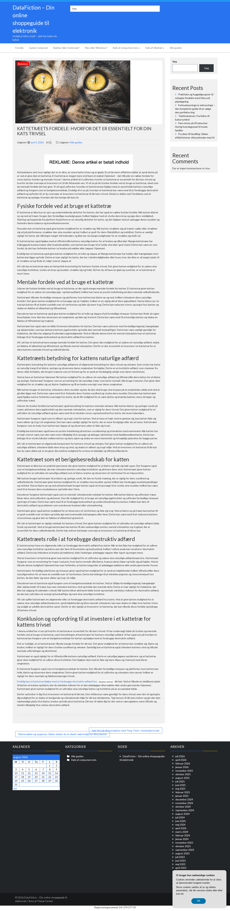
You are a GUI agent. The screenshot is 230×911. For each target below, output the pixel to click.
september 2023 (184, 849)
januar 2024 (181, 838)
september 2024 (184, 810)
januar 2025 (181, 795)
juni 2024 (180, 821)
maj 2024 (180, 824)
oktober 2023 (183, 846)
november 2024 (184, 803)
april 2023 (180, 867)
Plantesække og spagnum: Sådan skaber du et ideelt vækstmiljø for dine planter (62, 734)
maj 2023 (180, 864)
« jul (15, 788)
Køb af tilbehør (153, 47)
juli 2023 (180, 856)
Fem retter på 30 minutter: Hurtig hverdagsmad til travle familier (191, 127)
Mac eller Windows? (96, 47)
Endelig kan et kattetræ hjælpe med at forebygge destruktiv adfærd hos (57, 681)
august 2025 (182, 777)
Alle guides (176, 47)
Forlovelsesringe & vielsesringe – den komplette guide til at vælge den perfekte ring (195, 109)
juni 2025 (180, 785)
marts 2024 (181, 831)
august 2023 (182, 853)
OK (198, 900)
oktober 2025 (183, 774)
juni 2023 (180, 860)
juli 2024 (180, 817)
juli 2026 (180, 756)
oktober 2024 (183, 806)
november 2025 (184, 770)
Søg (174, 61)
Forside (19, 47)
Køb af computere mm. (125, 47)
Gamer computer (38, 47)
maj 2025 (180, 788)
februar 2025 (182, 792)
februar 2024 (182, 835)
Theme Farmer (45, 901)
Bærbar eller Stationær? (66, 47)
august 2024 (182, 813)
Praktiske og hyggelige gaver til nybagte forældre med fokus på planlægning (194, 98)
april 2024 (180, 828)
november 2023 (184, 842)
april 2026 (180, 759)
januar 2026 (181, 767)
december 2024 (184, 799)
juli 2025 (180, 781)
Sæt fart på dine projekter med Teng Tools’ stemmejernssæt (125, 730)
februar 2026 (182, 763)
